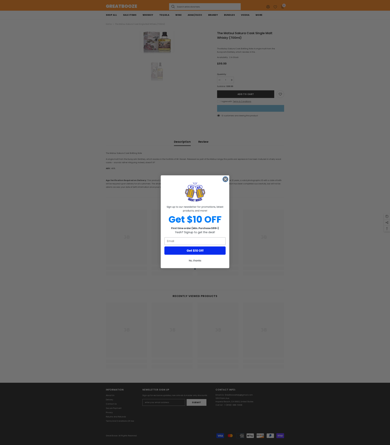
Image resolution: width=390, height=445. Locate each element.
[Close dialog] (225, 179)
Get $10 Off (195, 250)
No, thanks (195, 260)
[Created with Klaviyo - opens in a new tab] (195, 269)
